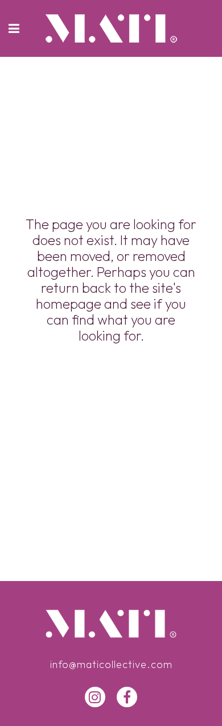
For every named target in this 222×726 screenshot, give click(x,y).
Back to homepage (111, 385)
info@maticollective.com (111, 664)
